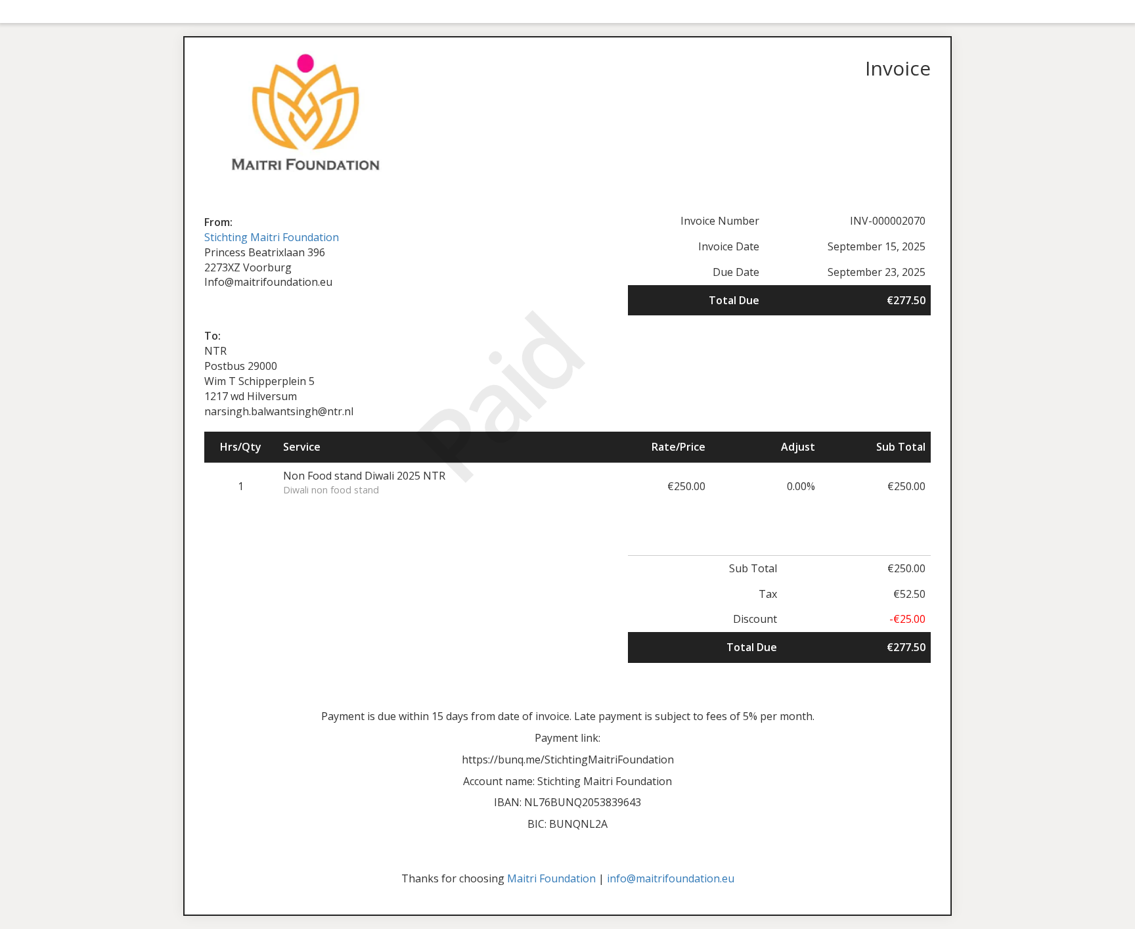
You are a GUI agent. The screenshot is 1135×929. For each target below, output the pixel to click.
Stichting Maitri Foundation (271, 237)
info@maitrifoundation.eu (670, 878)
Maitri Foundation (551, 878)
